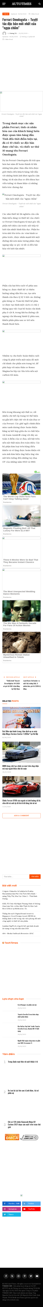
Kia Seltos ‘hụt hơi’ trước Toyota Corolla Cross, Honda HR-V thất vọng (29, 1028)
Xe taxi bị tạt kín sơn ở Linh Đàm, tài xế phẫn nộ (23, 1092)
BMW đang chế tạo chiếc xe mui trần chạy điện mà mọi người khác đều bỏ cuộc (20, 767)
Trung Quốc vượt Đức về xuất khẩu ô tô (23, 1061)
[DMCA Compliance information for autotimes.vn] (29, 1139)
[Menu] (3, 4)
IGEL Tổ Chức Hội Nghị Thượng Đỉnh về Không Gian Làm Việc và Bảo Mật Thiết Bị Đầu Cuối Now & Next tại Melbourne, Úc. (21, 906)
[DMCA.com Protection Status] (12, 1139)
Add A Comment (21, 816)
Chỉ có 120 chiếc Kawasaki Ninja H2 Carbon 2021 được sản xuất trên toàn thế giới (24, 1124)
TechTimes (11, 942)
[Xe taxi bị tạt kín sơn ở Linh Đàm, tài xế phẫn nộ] (21, 1076)
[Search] (39, 4)
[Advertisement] (21, 65)
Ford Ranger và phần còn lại (27, 1004)
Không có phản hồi (28, 36)
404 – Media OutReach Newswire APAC (18, 933)
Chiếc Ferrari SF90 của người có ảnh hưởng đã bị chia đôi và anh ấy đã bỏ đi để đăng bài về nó (21, 802)
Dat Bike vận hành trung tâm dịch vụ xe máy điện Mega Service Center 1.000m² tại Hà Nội (20, 732)
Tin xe (5, 14)
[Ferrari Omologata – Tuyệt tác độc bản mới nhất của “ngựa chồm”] (21, 101)
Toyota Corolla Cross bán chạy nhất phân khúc (28, 1015)
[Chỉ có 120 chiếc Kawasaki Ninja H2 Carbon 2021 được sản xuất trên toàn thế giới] (21, 1108)
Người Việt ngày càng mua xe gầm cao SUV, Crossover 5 (29, 1041)
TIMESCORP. (7, 1286)
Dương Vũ (13, 33)
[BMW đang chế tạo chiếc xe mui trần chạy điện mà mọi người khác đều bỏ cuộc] (21, 752)
